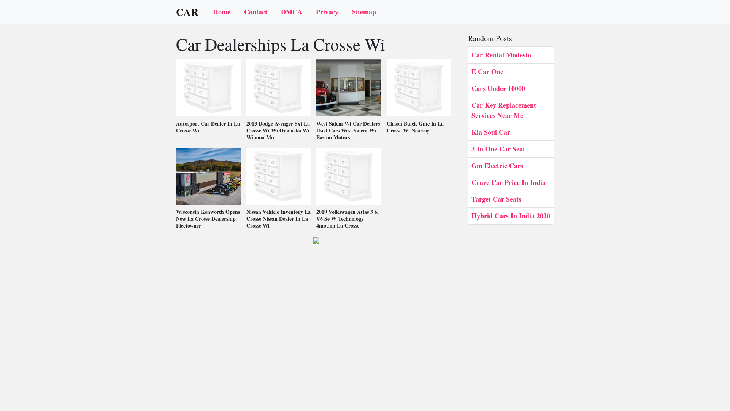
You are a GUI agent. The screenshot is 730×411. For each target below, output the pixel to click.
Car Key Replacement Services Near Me (503, 110)
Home (221, 12)
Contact (255, 12)
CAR (187, 12)
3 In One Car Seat (498, 149)
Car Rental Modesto (501, 55)
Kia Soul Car (490, 132)
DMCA (291, 12)
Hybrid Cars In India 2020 (510, 216)
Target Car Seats (496, 199)
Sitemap (364, 12)
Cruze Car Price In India (508, 182)
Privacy (327, 12)
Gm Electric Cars (497, 165)
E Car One (487, 71)
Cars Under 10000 (498, 88)
